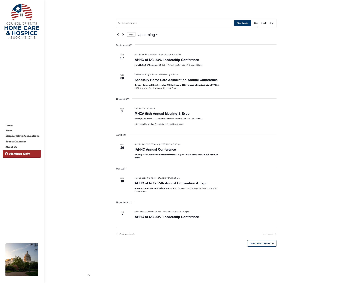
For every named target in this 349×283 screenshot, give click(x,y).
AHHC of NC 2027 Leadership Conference (167, 216)
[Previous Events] (117, 34)
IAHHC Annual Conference (155, 149)
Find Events (242, 23)
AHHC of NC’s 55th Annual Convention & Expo (171, 183)
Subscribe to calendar (260, 243)
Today (131, 34)
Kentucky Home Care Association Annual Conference (176, 79)
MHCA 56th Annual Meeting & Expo (162, 113)
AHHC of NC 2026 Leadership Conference (167, 59)
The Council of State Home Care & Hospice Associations (22, 21)
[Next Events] (123, 34)
